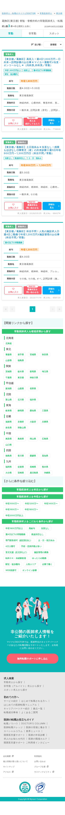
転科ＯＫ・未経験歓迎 (16, 558)
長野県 (33, 388)
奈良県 (9, 427)
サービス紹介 (11, 701)
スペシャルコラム (13, 731)
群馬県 (33, 371)
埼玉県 (45, 371)
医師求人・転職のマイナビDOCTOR (19, 13)
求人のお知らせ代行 (14, 739)
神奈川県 (34, 377)
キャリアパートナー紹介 (17, 708)
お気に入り (13, 123)
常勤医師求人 (46, 13)
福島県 (21, 360)
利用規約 (38, 756)
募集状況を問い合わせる (32, 206)
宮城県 (33, 354)
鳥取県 (9, 438)
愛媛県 (33, 455)
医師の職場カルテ (37, 739)
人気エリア (31, 564)
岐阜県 (9, 410)
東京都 (59, 13)
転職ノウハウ (11, 723)
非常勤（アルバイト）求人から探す (23, 686)
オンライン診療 (29, 570)
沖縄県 (47, 472)
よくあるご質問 (29, 712)
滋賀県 (9, 421)
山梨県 (21, 388)
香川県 (21, 455)
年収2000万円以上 (14, 515)
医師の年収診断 (36, 735)
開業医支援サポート (14, 735)
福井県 (33, 399)
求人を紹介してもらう (32, 122)
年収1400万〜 (51, 503)
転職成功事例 (11, 712)
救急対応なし (37, 534)
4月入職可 (10, 546)
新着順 (53, 44)
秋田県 (45, 354)
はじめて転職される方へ (34, 701)
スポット (54, 33)
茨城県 (9, 371)
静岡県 (21, 410)
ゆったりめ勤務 (39, 558)
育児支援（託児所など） (17, 552)
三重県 (45, 410)
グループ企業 (40, 766)
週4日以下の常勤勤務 (15, 534)
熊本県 (45, 466)
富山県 (9, 399)
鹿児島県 (34, 472)
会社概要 (7, 756)
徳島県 (9, 455)
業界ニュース (33, 731)
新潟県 (9, 388)
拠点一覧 (38, 708)
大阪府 (33, 421)
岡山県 (33, 438)
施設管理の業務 (41, 552)
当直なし (45, 528)
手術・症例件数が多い (31, 546)
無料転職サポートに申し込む (32, 658)
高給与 (32, 528)
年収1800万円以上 (14, 528)
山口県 (9, 444)
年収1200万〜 (31, 503)
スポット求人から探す (15, 690)
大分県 (9, 472)
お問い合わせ (40, 761)
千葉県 (9, 377)
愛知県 (33, 410)
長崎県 (33, 466)
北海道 (9, 343)
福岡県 (9, 466)
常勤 (10, 33)
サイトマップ (9, 766)
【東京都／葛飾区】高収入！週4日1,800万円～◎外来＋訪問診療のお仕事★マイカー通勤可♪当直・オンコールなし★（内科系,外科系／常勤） (32, 62)
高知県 (45, 455)
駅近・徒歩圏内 (13, 564)
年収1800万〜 (31, 509)
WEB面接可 (11, 570)
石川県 (21, 399)
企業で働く (47, 564)
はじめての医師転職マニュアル (20, 705)
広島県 (45, 438)
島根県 (21, 438)
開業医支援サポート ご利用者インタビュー (27, 742)
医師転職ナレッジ (13, 727)
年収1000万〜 (12, 503)
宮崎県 (21, 472)
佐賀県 (21, 466)
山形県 (9, 360)
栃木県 (21, 371)
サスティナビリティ (42, 772)
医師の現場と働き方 (36, 727)
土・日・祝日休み (46, 540)
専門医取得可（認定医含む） (19, 540)
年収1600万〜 (12, 509)
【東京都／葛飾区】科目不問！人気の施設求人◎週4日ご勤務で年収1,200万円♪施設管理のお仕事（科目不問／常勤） (32, 234)
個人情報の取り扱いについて (15, 761)
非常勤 (32, 33)
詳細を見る (52, 122)
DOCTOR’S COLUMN (33, 723)
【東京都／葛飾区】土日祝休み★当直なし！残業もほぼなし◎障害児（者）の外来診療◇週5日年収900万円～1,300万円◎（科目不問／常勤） (32, 150)
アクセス (7, 772)
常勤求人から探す (13, 682)
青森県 (9, 354)
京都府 (21, 421)
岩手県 (21, 354)
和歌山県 (22, 427)
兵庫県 (45, 421)
